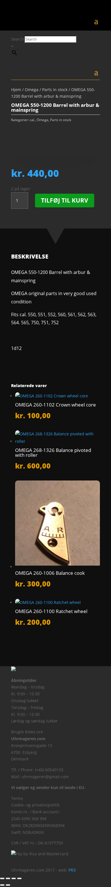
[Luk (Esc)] (19, 878)
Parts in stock (54, 89)
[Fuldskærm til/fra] (8, 878)
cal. (32, 119)
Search (17, 39)
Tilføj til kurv (64, 200)
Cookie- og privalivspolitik (35, 805)
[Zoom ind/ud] (2, 878)
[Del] (13, 878)
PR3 (72, 870)
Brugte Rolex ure (27, 731)
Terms (17, 798)
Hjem (16, 89)
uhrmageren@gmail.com (45, 776)
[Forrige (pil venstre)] (2, 885)
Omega (31, 89)
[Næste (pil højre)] (8, 885)
